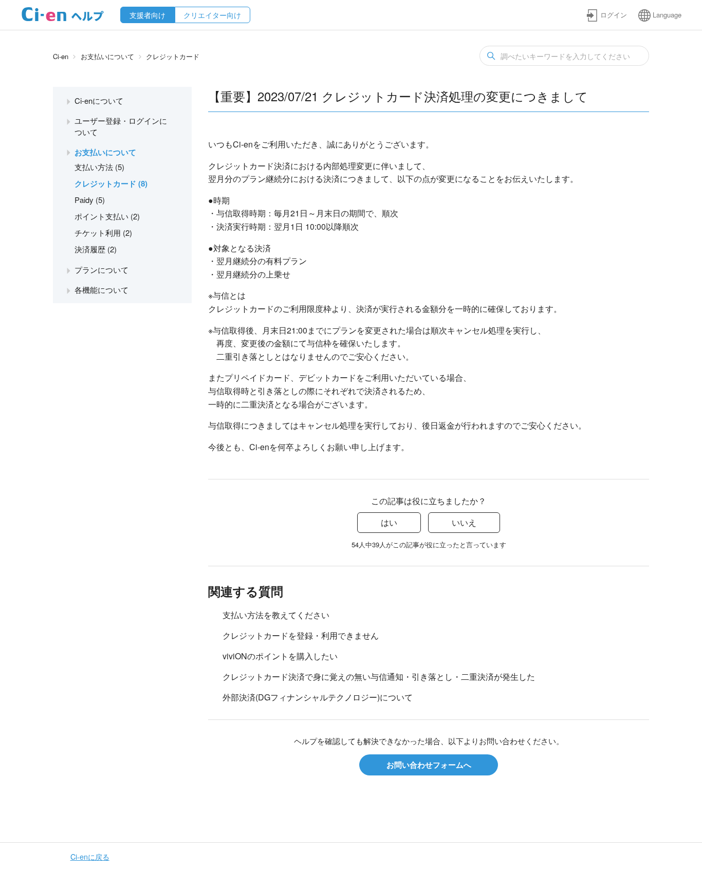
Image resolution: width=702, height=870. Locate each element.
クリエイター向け (212, 15)
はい (389, 522)
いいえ (464, 522)
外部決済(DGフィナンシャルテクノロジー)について (318, 697)
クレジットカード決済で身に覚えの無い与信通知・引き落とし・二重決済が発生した (379, 676)
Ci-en (60, 56)
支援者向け (147, 15)
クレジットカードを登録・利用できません (301, 635)
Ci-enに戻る (89, 856)
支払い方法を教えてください (276, 615)
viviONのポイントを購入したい (280, 656)
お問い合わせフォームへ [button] (428, 764)
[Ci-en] (63, 18)
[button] (606, 15)
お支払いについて (107, 56)
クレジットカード (172, 56)
